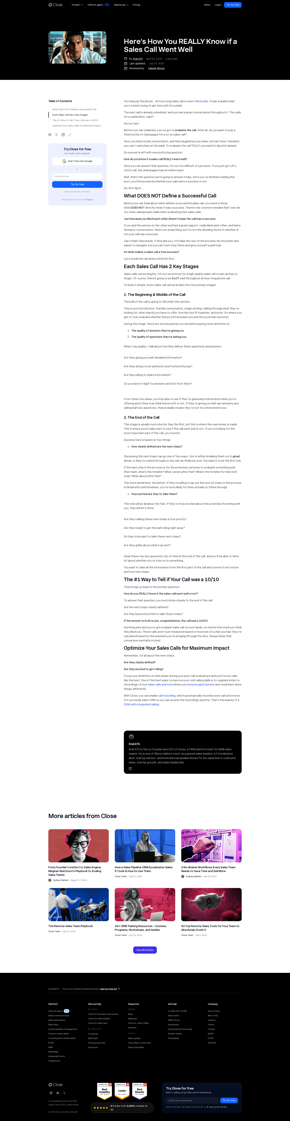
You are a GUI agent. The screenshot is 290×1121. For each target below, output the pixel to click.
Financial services (96, 1043)
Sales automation (57, 1020)
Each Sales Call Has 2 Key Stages (70, 114)
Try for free (233, 4)
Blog (130, 1014)
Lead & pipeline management (62, 1029)
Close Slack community (139, 1043)
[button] (77, 4)
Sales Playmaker (136, 1047)
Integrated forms (56, 1056)
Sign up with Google (218, 1107)
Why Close (213, 1015)
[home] (56, 5)
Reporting (53, 1024)
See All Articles (145, 949)
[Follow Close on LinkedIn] (51, 1093)
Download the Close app (180, 1029)
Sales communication (59, 1015)
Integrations (54, 1061)
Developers (173, 1024)
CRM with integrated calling (141, 704)
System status (175, 1033)
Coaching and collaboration (62, 1038)
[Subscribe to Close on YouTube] (57, 1093)
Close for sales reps (97, 1023)
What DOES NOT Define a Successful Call (74, 109)
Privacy (211, 1029)
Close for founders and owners (103, 1014)
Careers (212, 1020)
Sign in (90, 199)
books (204, 101)
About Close (214, 1011)
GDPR (211, 1033)
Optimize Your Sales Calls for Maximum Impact (76, 125)
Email (51, 1042)
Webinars (132, 1018)
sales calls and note (160, 684)
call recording (167, 695)
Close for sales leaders (99, 1018)
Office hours (174, 1020)
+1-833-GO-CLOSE (177, 1011)
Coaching (93, 1034)
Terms (211, 1024)
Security (212, 1042)
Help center (173, 1015)
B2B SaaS (93, 1038)
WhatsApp (53, 1051)
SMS (50, 1047)
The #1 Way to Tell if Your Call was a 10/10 (75, 120)
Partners (132, 1027)
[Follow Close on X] (64, 1093)
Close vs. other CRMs (138, 1023)
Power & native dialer (58, 1033)
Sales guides (134, 1038)
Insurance (93, 1047)
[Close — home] (55, 1085)
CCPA (210, 1038)
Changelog (173, 1038)
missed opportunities (201, 684)
